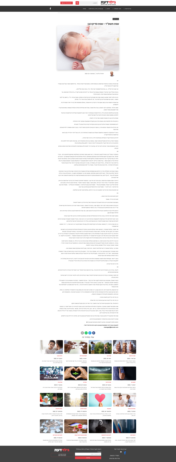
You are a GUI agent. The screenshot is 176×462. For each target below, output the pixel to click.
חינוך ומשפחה (117, 8)
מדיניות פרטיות (114, 458)
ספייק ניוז (60, 382)
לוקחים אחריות (83, 355)
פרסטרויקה (132, 435)
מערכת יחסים (83, 408)
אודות (84, 8)
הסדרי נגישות (114, 456)
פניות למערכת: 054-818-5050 (62, 455)
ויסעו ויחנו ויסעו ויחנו (57, 435)
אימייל (99, 452)
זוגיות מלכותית (59, 408)
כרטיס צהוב (59, 355)
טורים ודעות (128, 8)
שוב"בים (109, 355)
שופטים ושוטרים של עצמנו (81, 435)
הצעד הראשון (132, 355)
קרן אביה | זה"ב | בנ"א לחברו (96, 8)
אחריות (85, 382)
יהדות (108, 8)
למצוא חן (133, 382)
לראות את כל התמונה (106, 435)
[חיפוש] (77, 3)
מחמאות (109, 408)
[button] (93, 332)
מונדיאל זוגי (108, 382)
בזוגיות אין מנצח (131, 408)
